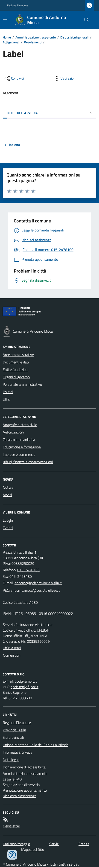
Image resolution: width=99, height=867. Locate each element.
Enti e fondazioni (15, 369)
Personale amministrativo (22, 384)
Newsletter (11, 826)
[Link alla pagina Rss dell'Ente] (5, 819)
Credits (84, 844)
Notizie (8, 487)
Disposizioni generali (74, 37)
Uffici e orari (12, 648)
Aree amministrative (18, 354)
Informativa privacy (17, 752)
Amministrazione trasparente (35, 37)
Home (7, 37)
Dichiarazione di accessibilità (24, 767)
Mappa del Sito (32, 849)
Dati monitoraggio (16, 844)
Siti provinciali (13, 737)
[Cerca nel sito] (84, 20)
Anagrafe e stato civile (20, 424)
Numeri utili (11, 655)
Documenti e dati (16, 362)
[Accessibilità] (12, 854)
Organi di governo (16, 377)
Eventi (8, 527)
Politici (8, 392)
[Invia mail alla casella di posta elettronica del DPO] (26, 681)
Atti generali (11, 42)
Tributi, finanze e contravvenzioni (28, 462)
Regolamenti (32, 42)
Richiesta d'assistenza (19, 796)
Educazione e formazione (22, 447)
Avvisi (7, 495)
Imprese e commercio (19, 454)
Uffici (6, 399)
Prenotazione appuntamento (25, 790)
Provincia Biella (14, 730)
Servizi (54, 844)
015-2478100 (28, 570)
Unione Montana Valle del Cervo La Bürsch (35, 745)
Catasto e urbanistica (19, 439)
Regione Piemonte (17, 5)
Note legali (11, 759)
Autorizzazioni (13, 432)
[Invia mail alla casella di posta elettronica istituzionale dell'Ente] (38, 583)
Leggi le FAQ (12, 779)
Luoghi (8, 520)
